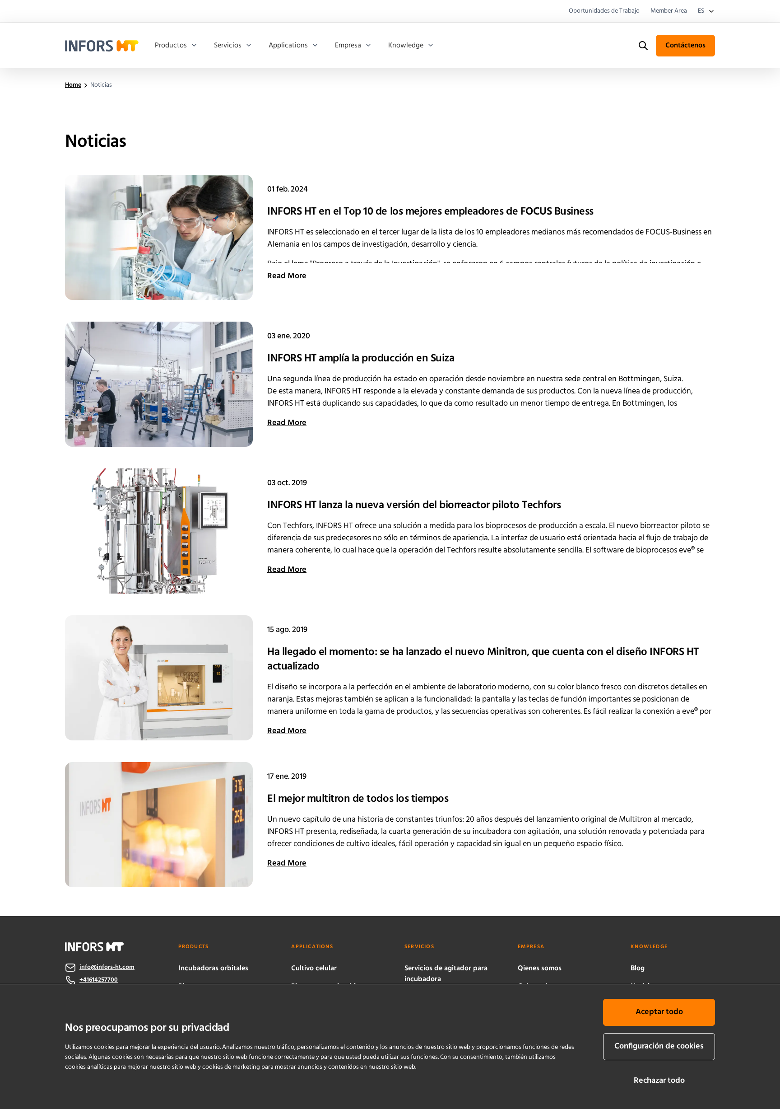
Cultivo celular (314, 968)
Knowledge (405, 45)
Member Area (668, 11)
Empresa (348, 45)
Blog (638, 968)
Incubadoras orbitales (213, 968)
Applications (288, 45)
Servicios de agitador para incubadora (446, 974)
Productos (171, 45)
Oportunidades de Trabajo (604, 11)
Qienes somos (540, 968)
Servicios (227, 45)
